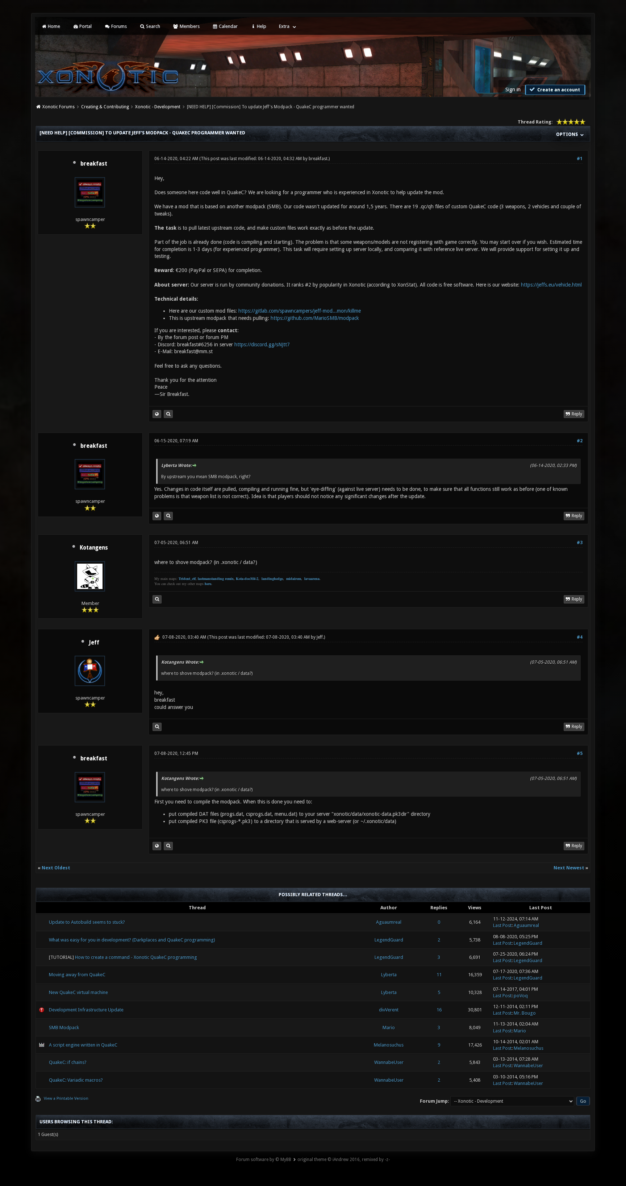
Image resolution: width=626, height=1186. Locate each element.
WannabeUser (389, 1062)
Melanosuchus (389, 1045)
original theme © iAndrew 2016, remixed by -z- (343, 1159)
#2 (580, 440)
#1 (580, 158)
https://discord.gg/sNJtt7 (262, 344)
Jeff (94, 642)
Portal (85, 26)
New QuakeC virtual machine (78, 992)
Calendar (228, 26)
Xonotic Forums (58, 106)
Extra (284, 26)
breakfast (93, 163)
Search (152, 26)
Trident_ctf (187, 578)
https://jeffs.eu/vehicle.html (551, 285)
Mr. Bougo (525, 1013)
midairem (293, 578)
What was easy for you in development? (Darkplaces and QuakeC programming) (132, 940)
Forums (118, 26)
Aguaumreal (388, 922)
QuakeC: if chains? (68, 1062)
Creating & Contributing (105, 106)
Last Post (502, 925)
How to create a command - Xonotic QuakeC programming (136, 957)
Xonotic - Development (157, 106)
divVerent (388, 1009)
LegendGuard (389, 940)
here (208, 583)
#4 (580, 637)
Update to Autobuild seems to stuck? (87, 922)
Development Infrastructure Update (86, 1009)
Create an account (558, 89)
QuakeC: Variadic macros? (76, 1080)
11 (439, 974)
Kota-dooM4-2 (247, 578)
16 (439, 1009)
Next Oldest (56, 867)
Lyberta (389, 974)
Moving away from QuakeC (77, 974)
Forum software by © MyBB (263, 1159)
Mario (389, 1027)
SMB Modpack (64, 1027)
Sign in (513, 89)
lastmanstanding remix (216, 578)
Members (189, 26)
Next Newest (569, 867)
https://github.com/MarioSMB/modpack (315, 318)
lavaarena (312, 578)
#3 (580, 542)
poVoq (521, 995)
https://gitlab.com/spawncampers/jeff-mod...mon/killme (299, 311)
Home (53, 26)
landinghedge (272, 578)
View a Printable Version (66, 1098)
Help (261, 26)
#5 (580, 753)
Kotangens (94, 547)
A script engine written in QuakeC (83, 1045)
